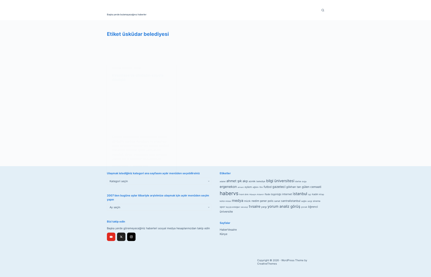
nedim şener (259, 200)
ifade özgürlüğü (273, 194)
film (261, 187)
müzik (247, 201)
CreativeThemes (267, 263)
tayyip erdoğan (233, 207)
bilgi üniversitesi (280, 181)
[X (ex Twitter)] (121, 237)
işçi (309, 194)
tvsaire (254, 206)
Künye (223, 234)
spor (222, 206)
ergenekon (228, 187)
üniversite (226, 211)
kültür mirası (225, 201)
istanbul (300, 193)
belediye (260, 181)
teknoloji (244, 207)
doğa (304, 181)
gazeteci (278, 187)
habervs (229, 193)
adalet (223, 181)
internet (287, 194)
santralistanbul (290, 200)
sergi (309, 201)
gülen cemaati (311, 187)
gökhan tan (293, 187)
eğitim (256, 187)
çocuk (304, 207)
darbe (298, 181)
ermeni (241, 187)
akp (245, 181)
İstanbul (127, 68)
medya (237, 200)
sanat (277, 201)
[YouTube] (111, 237)
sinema (316, 201)
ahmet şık (234, 181)
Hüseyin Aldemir (256, 194)
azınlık (252, 181)
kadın (315, 194)
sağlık (304, 201)
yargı (264, 206)
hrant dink (243, 194)
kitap (321, 194)
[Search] (323, 10)
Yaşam (137, 68)
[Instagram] (131, 237)
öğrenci (313, 206)
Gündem (116, 68)
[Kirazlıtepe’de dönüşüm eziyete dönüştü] (141, 108)
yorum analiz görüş (284, 206)
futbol (268, 187)
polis (270, 200)
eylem (248, 187)
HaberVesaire (228, 229)
